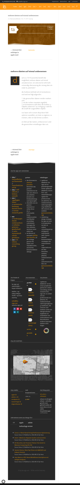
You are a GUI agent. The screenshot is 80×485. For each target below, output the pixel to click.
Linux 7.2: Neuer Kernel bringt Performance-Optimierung (32, 432)
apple (13, 394)
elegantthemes (15, 404)
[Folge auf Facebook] (14, 309)
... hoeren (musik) (31, 292)
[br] (55, 6)
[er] (40, 6)
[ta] (49, 6)
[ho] (29, 6)
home (15, 6)
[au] (73, 6)
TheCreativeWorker (15, 18)
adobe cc (14, 397)
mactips (31, 150)
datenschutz (63, 1)
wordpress (14, 399)
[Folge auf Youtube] (21, 309)
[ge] (25, 6)
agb (69, 1)
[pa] (59, 6)
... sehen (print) (31, 302)
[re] (64, 6)
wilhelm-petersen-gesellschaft (16, 227)
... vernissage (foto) (32, 322)
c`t (14, 422)
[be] (20, 6)
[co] (68, 6)
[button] (3, 481)
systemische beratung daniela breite (17, 206)
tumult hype (15, 401)
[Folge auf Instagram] (17, 309)
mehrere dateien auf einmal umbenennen (23, 15)
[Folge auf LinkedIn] (14, 312)
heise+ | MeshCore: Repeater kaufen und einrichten (30, 438)
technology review (25, 426)
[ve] (44, 6)
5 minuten (75, 1)
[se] (34, 6)
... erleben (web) (31, 312)
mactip (31, 18)
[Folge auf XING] (17, 312)
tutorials (31, 50)
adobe (30, 422)
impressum (55, 1)
